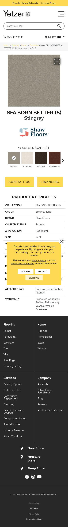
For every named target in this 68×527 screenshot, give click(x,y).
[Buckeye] (41, 158)
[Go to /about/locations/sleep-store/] (34, 468)
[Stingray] (14, 158)
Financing (50, 182)
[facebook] (27, 477)
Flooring (15, 45)
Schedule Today (48, 3)
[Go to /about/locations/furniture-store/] (34, 459)
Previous (5, 158)
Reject (42, 271)
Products (34, 45)
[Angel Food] (27, 158)
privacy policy (39, 260)
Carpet (24, 45)
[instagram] (33, 477)
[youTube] (39, 477)
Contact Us (19, 182)
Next (62, 158)
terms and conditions (22, 263)
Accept (25, 271)
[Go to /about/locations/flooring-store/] (34, 448)
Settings (34, 278)
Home (6, 45)
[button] (59, 26)
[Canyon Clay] (54, 158)
